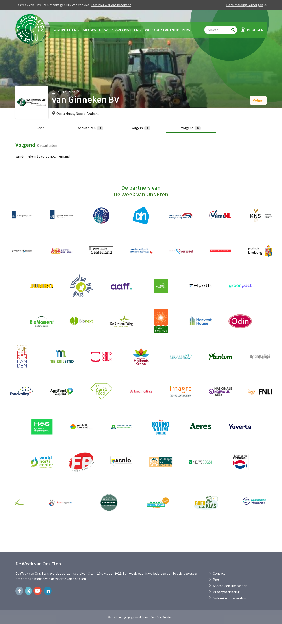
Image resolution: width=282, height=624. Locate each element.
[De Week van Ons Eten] (31, 30)
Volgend (190, 128)
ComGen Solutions (162, 617)
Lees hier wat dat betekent (111, 5)
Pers (186, 30)
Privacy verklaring (226, 592)
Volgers (139, 128)
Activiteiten (89, 128)
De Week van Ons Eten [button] (119, 30)
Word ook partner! (161, 30)
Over (40, 128)
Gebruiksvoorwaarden (229, 598)
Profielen (68, 92)
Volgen (258, 100)
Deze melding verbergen (244, 5)
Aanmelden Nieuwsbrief (231, 586)
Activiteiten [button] (65, 30)
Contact (219, 573)
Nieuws (89, 30)
